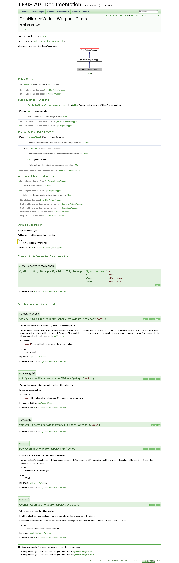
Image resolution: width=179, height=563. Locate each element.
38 (34, 408)
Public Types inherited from (43, 181)
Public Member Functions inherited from (48, 122)
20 (34, 291)
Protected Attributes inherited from (44, 212)
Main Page (25, 12)
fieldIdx (75, 105)
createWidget (35, 137)
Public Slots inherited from (43, 90)
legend (89, 73)
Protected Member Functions (138, 15)
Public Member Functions (121, 15)
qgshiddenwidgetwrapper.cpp (53, 291)
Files (86, 12)
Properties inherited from (42, 216)
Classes (76, 12)
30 (33, 248)
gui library (23, 29)
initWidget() (59, 336)
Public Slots (108, 15)
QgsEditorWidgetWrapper (55, 90)
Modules (50, 12)
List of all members (154, 15)
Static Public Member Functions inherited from (51, 204)
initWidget (33, 148)
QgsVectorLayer (59, 105)
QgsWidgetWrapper (52, 94)
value (49, 85)
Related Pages (38, 12)
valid (31, 160)
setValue (28, 85)
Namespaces (63, 12)
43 (34, 488)
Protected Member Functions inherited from (50, 170)
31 (34, 361)
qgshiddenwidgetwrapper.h (48, 41)
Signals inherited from (41, 200)
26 (34, 538)
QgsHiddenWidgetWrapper (39, 105)
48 (34, 431)
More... (46, 36)
